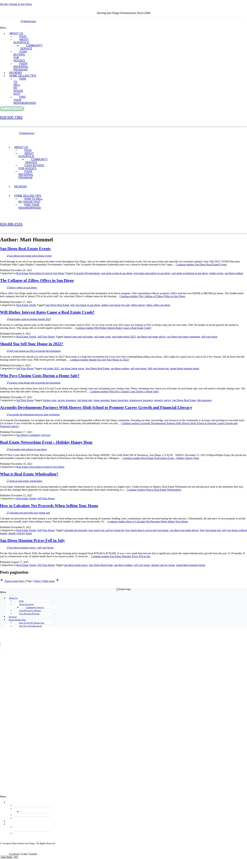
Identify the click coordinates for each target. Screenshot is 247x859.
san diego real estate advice (151, 336)
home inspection (119, 400)
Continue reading (201, 264)
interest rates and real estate (78, 336)
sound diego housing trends (184, 368)
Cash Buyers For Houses (20, 56)
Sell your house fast (158, 368)
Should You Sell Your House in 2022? (31, 344)
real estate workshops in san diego (190, 273)
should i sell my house (20, 533)
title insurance (204, 400)
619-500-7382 (11, 117)
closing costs (49, 400)
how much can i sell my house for (106, 530)
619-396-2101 (11, 224)
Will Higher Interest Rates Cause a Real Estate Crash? (47, 312)
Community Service (31, 47)
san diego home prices (72, 368)
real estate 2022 (51, 368)
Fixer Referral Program (20, 66)
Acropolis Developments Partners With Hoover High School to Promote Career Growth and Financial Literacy (96, 407)
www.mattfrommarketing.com (14, 846)
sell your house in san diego (85, 305)
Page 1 (22, 581)
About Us (13, 598)
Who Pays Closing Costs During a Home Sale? (39, 375)
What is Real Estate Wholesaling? (29, 474)
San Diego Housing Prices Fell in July (32, 540)
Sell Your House (46, 336)
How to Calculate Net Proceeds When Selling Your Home (49, 505)
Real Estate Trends (26, 305)
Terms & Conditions (60, 851)
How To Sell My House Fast (19, 86)
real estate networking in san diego (152, 273)
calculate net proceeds (75, 530)
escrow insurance (67, 400)
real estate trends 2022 (124, 336)
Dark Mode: (7, 857)
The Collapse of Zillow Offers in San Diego (37, 280)
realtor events (216, 273)
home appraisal (102, 400)
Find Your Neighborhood (24, 100)
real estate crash (102, 336)
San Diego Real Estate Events (25, 248)
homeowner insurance (141, 400)
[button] (94, 27)
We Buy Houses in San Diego (16, 4)
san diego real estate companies (183, 336)
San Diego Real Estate (57, 305)
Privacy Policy (80, 851)
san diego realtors (234, 273)
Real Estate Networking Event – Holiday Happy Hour (46, 442)
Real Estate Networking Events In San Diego (40, 273)
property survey (162, 400)
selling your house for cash (115, 305)
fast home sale (84, 400)
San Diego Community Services (33, 435)
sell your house (209, 336)
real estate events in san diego (116, 273)
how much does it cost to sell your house (147, 530)
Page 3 (38, 581)
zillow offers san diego (158, 305)
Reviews (20, 186)
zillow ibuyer (138, 305)
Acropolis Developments (86, 273)
